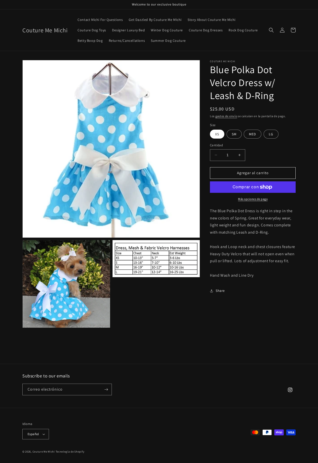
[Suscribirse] (106, 389)
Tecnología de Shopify (70, 451)
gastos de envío (226, 116)
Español (33, 434)
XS (217, 134)
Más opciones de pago (253, 199)
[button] (271, 30)
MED (252, 134)
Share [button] (220, 290)
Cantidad (216, 145)
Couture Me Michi (44, 451)
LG (271, 134)
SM (234, 134)
